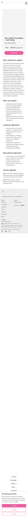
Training (3, 207)
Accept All (14, 505)
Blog (2, 216)
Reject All (14, 513)
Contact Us (4, 214)
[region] (14, 504)
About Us (3, 211)
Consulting (4, 204)
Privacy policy (17, 202)
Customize (14, 509)
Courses (3, 202)
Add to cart (14, 53)
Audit (2, 209)
